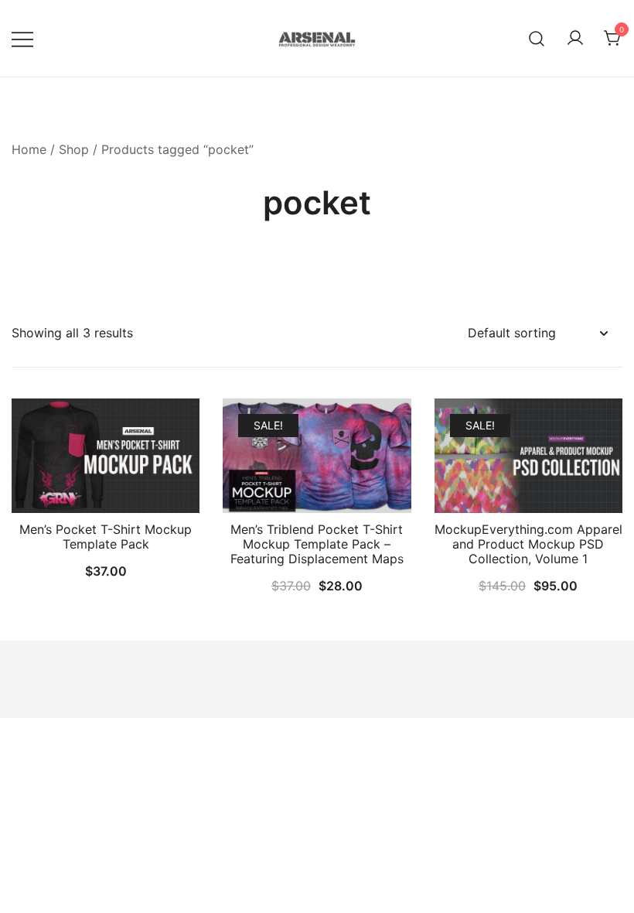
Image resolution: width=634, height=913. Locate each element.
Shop (74, 149)
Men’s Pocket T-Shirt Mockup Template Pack (105, 536)
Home (29, 149)
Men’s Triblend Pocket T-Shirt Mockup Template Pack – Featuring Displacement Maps (317, 543)
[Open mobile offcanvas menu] (22, 38)
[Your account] (575, 39)
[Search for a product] (537, 38)
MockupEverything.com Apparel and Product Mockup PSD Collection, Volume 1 (528, 543)
